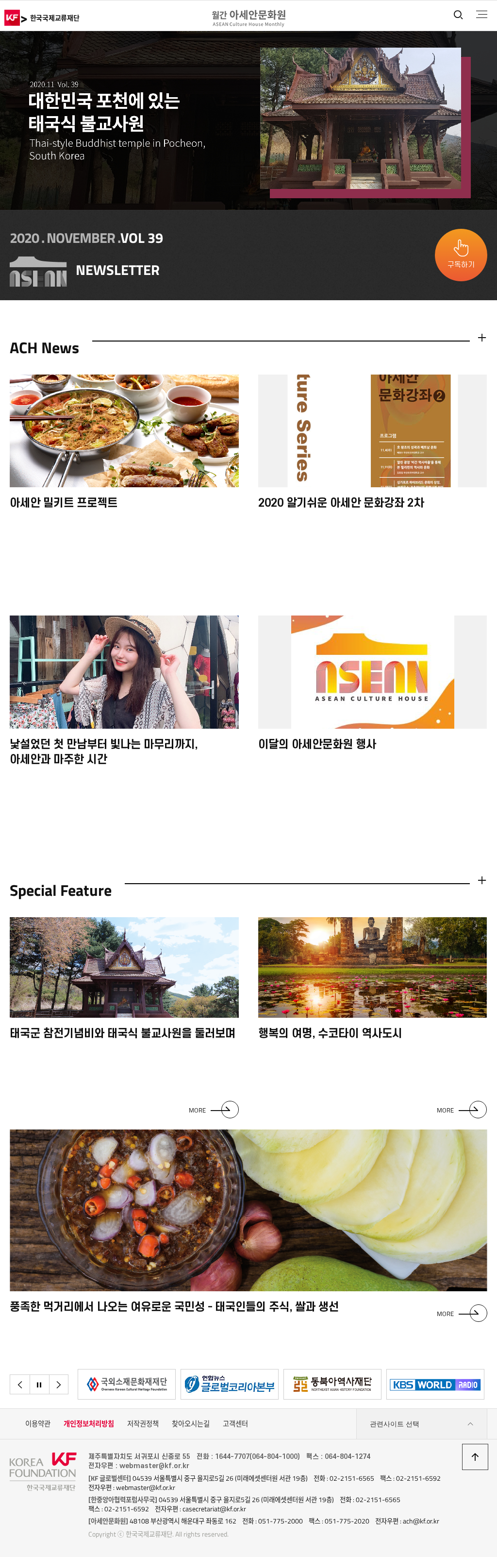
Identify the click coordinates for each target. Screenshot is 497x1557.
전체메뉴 (481, 14)
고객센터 (235, 1424)
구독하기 (461, 265)
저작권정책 (143, 1424)
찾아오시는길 (191, 1424)
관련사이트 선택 (394, 1424)
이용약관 (37, 1424)
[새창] (126, 1384)
